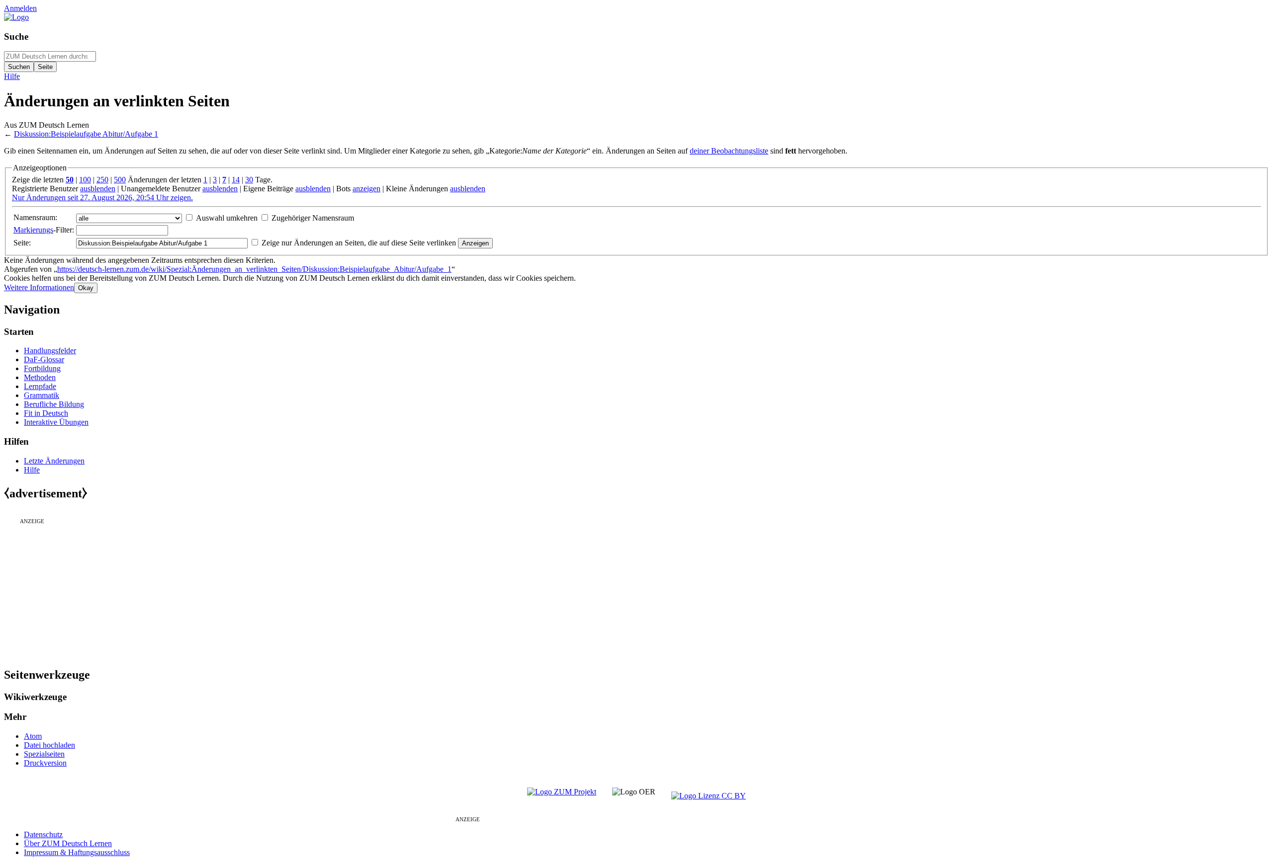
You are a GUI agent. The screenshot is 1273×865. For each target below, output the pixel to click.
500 (120, 179)
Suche (16, 36)
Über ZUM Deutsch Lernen (68, 843)
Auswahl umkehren (227, 218)
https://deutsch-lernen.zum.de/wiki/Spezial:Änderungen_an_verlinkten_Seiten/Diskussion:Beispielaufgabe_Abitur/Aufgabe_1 (254, 269)
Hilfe (12, 76)
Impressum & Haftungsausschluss (77, 852)
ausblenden (97, 188)
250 (102, 179)
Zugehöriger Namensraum (313, 218)
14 (236, 179)
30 (249, 179)
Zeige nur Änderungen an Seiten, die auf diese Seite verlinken (359, 242)
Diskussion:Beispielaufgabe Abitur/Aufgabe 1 (86, 134)
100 (85, 179)
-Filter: (43, 230)
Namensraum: (35, 217)
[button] (39, 287)
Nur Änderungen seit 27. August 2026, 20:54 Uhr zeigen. (102, 197)
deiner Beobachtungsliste (729, 151)
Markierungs (33, 230)
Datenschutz (43, 834)
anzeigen (366, 188)
